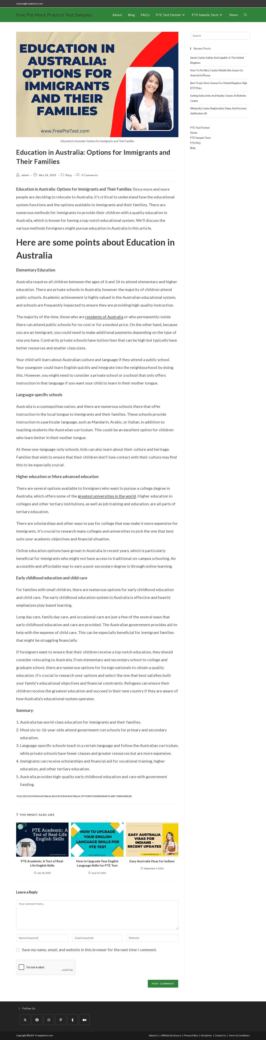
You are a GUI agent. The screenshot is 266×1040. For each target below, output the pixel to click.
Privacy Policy (191, 1035)
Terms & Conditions (239, 1035)
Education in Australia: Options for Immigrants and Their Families (92, 796)
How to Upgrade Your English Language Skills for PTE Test (97, 863)
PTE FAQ (195, 142)
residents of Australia (104, 316)
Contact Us (220, 1035)
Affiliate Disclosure (171, 1035)
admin (25, 175)
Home (193, 132)
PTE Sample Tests (200, 137)
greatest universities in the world (107, 496)
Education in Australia (37, 796)
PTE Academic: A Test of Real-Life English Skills (42, 863)
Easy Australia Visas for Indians (152, 861)
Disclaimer (206, 1035)
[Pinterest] (60, 1019)
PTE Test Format (200, 127)
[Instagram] (48, 1019)
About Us (154, 1035)
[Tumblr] (72, 1019)
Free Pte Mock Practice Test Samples (54, 15)
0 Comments (89, 175)
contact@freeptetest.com (29, 3)
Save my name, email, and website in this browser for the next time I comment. (89, 949)
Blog (69, 175)
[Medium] (84, 1019)
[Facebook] (37, 1019)
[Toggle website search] (245, 15)
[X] (25, 1019)
